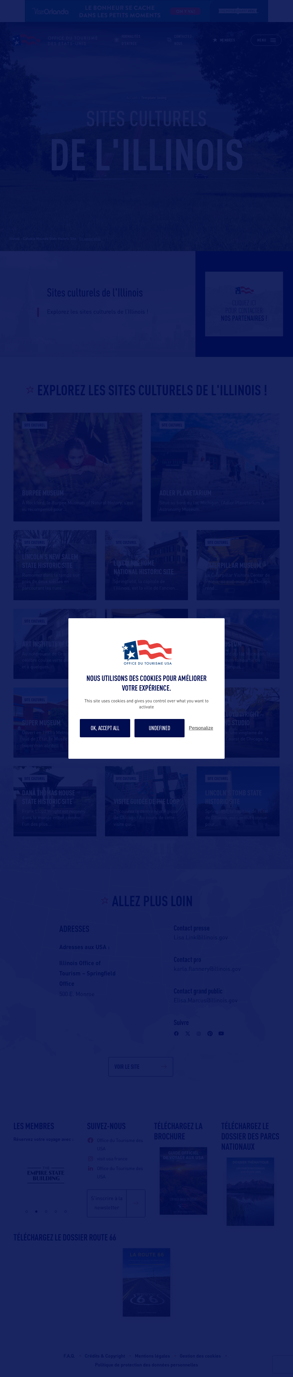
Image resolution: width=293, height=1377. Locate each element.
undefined (159, 728)
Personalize (201, 728)
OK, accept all (105, 728)
